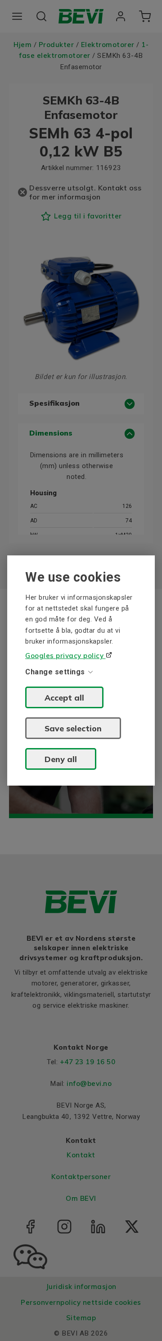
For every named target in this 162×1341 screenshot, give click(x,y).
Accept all (64, 697)
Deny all (61, 759)
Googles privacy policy (65, 655)
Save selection (73, 728)
